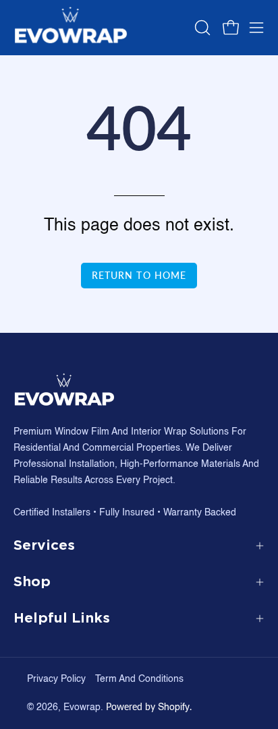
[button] (201, 27)
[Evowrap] (70, 28)
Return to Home (139, 275)
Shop (32, 581)
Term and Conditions (139, 679)
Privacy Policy (56, 679)
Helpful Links (61, 618)
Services (44, 545)
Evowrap (82, 707)
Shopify (174, 707)
